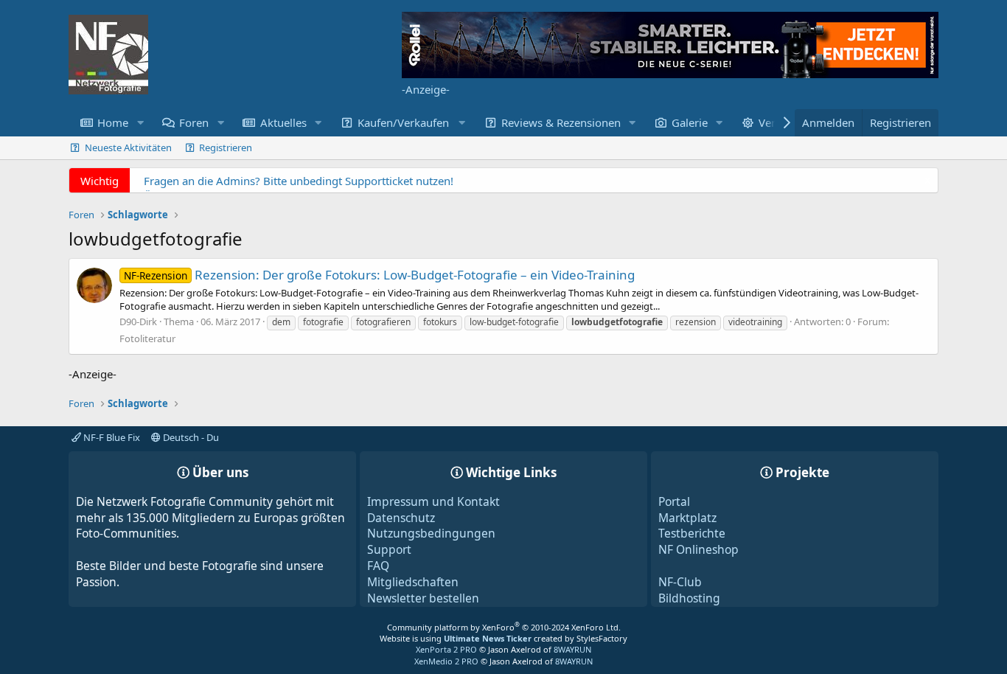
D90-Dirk (138, 321)
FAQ (378, 565)
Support (389, 549)
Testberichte (691, 533)
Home (112, 122)
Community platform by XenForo (504, 627)
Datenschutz (401, 518)
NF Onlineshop (698, 549)
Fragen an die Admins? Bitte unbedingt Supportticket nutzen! (298, 180)
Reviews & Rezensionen (561, 122)
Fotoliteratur (147, 338)
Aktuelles (283, 122)
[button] (140, 122)
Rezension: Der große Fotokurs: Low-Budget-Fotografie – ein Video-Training (379, 274)
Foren (194, 122)
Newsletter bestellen (423, 598)
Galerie (690, 122)
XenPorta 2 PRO (446, 649)
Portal (674, 501)
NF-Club (680, 582)
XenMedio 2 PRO (446, 661)
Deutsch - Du (190, 437)
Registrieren (225, 147)
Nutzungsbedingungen (431, 533)
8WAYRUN (572, 649)
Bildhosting (689, 598)
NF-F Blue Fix (110, 437)
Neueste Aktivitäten (128, 147)
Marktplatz (687, 518)
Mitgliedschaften (413, 582)
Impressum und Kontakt (433, 501)
